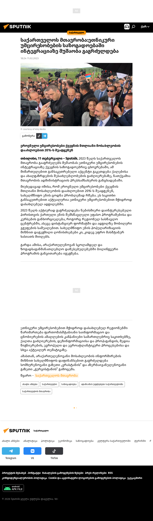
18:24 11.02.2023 (30, 58)
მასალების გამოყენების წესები (62, 473)
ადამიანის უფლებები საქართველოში (102, 384)
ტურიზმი (140, 441)
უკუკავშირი (134, 478)
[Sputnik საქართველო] (18, 29)
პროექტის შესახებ (14, 473)
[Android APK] (13, 488)
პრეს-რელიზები (96, 473)
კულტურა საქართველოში (114, 441)
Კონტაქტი (34, 473)
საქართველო (49, 384)
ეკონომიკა (65, 441)
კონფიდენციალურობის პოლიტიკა (24, 478)
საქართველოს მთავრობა (56, 375)
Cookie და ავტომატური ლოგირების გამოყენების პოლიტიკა (87, 478)
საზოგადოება (68, 384)
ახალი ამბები (30, 384)
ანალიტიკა (30, 441)
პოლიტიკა (47, 441)
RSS (110, 473)
